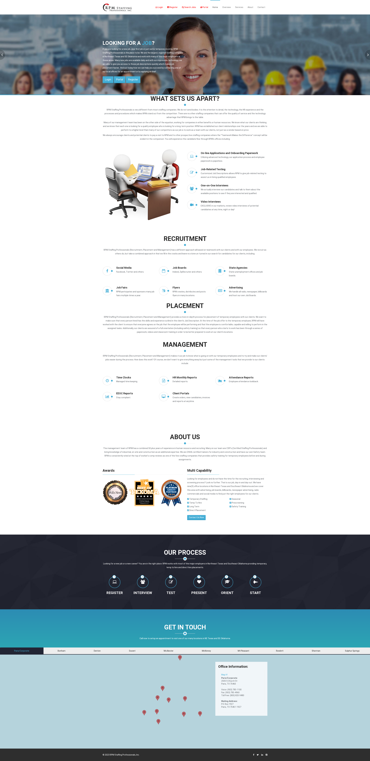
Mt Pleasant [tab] (243, 651)
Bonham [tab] (61, 651)
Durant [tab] (132, 651)
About (250, 7)
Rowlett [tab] (279, 651)
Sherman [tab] (316, 651)
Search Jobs (190, 7)
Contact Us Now (196, 517)
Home (215, 7)
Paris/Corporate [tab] (21, 651)
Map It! (224, 675)
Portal (205, 7)
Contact (261, 7)
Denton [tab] (97, 651)
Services (239, 7)
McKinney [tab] (206, 651)
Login (160, 7)
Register (173, 7)
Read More (93, 67)
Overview (226, 7)
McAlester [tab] (168, 651)
